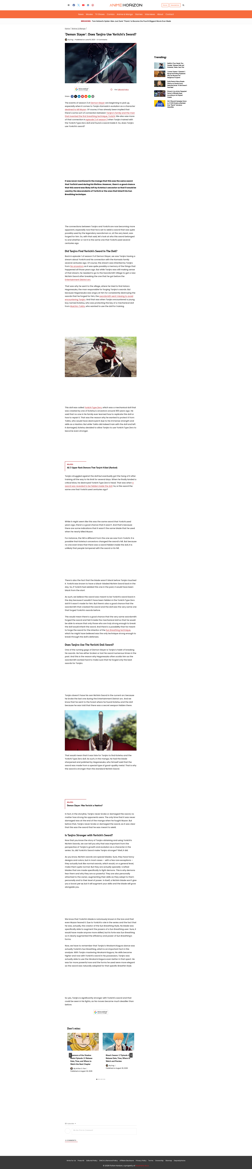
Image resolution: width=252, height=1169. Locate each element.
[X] (75, 96)
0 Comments (102, 40)
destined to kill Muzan (75, 109)
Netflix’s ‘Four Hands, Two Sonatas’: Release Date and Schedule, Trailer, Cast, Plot (175, 65)
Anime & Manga (125, 14)
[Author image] (66, 39)
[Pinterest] (92, 5)
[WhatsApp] (89, 96)
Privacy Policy (141, 1160)
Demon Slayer (97, 102)
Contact (170, 14)
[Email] (92, 96)
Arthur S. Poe (81, 1068)
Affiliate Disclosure (127, 1160)
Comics (110, 14)
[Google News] (88, 5)
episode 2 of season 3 (96, 119)
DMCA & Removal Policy (108, 1160)
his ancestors (77, 266)
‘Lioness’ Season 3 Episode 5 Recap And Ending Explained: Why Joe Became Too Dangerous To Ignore (176, 74)
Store (165, 5)
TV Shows (100, 14)
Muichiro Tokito (77, 306)
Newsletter (175, 5)
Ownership (159, 1160)
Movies (89, 14)
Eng (71, 40)
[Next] (131, 1055)
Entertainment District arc (78, 279)
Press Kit (81, 1160)
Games (139, 14)
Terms (150, 1160)
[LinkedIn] (79, 96)
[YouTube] (83, 5)
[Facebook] (73, 5)
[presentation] (83, 1042)
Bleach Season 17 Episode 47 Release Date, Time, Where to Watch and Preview (118, 1058)
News (81, 14)
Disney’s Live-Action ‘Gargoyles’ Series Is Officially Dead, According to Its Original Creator (177, 94)
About (160, 14)
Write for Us (71, 1160)
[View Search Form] (183, 5)
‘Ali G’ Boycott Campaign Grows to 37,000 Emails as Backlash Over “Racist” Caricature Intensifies (177, 104)
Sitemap (168, 1160)
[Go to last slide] (70, 1055)
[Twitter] (78, 5)
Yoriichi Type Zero (93, 407)
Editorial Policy (123, 89)
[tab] (96, 1079)
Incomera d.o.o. (142, 1165)
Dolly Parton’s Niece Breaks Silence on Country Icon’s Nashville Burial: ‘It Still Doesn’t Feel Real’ (177, 84)
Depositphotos (179, 1160)
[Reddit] (85, 96)
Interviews (150, 14)
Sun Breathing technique (118, 630)
